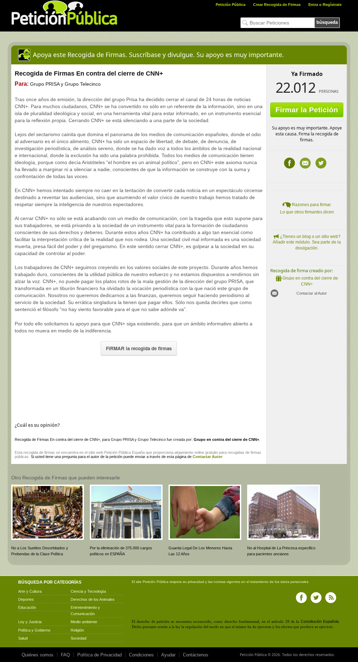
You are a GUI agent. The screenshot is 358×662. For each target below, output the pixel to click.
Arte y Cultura (30, 591)
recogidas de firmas (244, 452)
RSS (330, 597)
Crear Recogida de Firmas (277, 4)
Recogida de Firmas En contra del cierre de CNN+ (57, 439)
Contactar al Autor (311, 293)
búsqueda (327, 22)
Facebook (289, 163)
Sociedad (78, 638)
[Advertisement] (139, 387)
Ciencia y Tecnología (88, 591)
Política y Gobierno (34, 630)
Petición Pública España (124, 452)
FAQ (65, 654)
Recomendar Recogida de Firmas (305, 163)
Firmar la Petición (306, 110)
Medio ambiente (84, 622)
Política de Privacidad (99, 654)
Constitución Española (320, 621)
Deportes (26, 599)
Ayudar (168, 654)
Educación (27, 607)
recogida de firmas (39, 452)
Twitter (321, 163)
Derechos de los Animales (93, 599)
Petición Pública (230, 4)
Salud (23, 638)
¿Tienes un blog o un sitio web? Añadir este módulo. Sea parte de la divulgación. (307, 242)
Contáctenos (195, 654)
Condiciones (141, 654)
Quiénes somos (37, 654)
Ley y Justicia (30, 622)
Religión (77, 630)
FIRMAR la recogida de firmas (139, 348)
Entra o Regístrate (325, 4)
